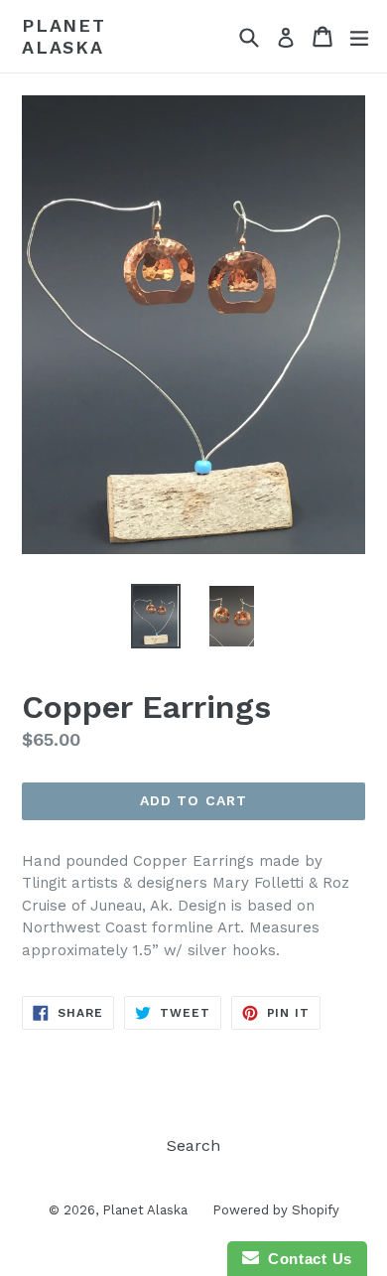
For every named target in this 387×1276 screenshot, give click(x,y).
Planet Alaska (64, 36)
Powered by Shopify (275, 1210)
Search (193, 1145)
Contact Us (305, 1258)
